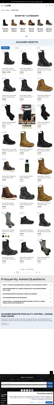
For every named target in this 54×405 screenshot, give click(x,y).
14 (36, 272)
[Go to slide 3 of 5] (3, 1)
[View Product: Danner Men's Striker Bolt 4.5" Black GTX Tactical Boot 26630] (27, 220)
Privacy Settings (41, 397)
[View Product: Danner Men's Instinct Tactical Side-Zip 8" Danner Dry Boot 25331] (9, 247)
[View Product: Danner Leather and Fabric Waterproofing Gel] (27, 166)
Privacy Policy (25, 397)
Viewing (17, 48)
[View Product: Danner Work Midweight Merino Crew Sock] (44, 247)
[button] (3, 236)
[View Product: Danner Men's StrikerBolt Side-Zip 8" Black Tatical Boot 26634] (44, 220)
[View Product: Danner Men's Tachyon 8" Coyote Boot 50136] (27, 139)
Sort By (38, 48)
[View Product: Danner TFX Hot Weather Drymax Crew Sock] (44, 112)
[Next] (39, 272)
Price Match (3, 400)
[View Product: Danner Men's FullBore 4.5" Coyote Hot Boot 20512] (44, 85)
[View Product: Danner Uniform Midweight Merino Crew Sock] (9, 112)
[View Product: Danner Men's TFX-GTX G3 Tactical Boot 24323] (44, 193)
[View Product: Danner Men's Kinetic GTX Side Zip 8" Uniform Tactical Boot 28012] (44, 58)
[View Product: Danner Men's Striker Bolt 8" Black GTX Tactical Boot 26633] (27, 247)
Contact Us (3, 398)
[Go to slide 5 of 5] (51, 1)
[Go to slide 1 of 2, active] (26, 36)
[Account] (49, 6)
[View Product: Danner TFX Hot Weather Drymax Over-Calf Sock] (9, 220)
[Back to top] (51, 372)
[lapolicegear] (7, 6)
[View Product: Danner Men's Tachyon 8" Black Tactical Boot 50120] (44, 139)
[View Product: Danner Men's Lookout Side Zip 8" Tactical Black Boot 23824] (9, 85)
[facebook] (22, 390)
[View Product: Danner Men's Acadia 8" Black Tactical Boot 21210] (27, 85)
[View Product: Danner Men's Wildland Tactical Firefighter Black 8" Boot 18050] (27, 58)
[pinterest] (30, 390)
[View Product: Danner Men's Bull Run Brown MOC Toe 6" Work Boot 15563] (9, 193)
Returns (2, 402)
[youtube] (32, 390)
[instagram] (24, 390)
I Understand (49, 402)
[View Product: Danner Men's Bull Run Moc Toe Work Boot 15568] (9, 166)
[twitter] (27, 390)
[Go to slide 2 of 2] (28, 36)
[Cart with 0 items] (52, 5)
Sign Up (50, 383)
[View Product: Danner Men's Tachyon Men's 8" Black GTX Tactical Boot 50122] (9, 58)
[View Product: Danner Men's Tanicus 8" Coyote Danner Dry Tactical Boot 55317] (44, 166)
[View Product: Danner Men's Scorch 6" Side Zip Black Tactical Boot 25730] (9, 139)
